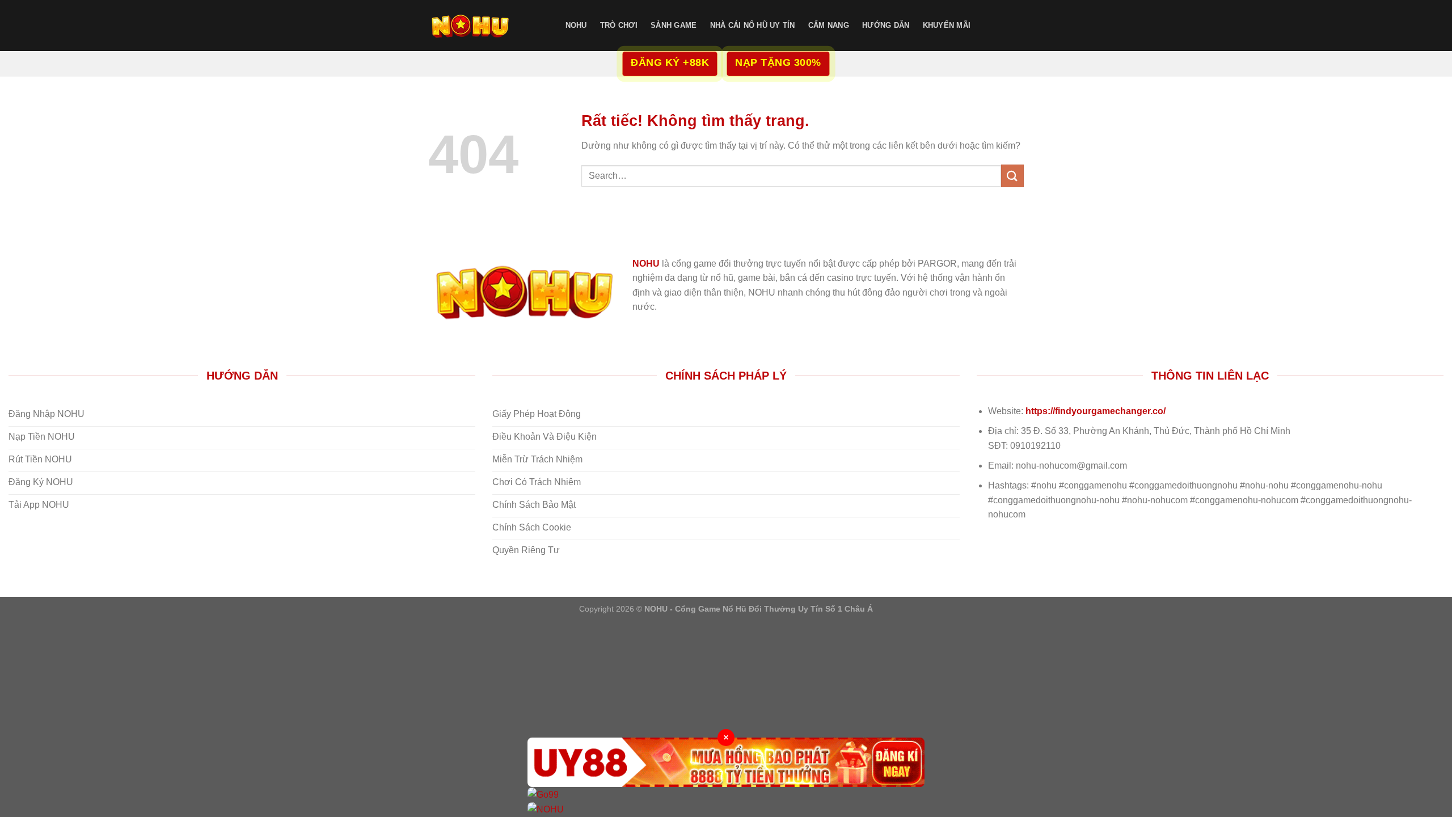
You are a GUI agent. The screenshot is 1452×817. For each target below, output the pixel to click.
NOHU (576, 25)
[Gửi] (1012, 176)
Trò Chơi (619, 25)
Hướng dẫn (885, 25)
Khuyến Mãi (947, 25)
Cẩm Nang (828, 25)
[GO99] (726, 794)
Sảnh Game (674, 25)
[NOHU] (485, 25)
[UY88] (726, 762)
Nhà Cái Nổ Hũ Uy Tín (752, 25)
